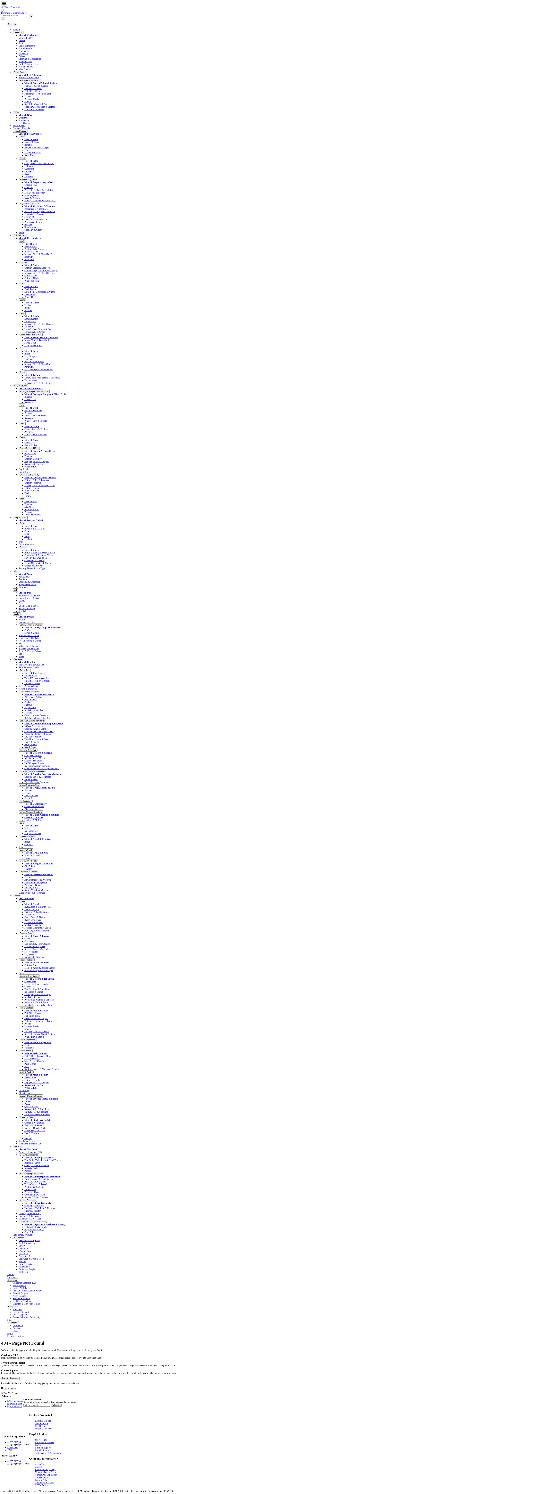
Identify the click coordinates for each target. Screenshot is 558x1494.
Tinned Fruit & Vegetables (36, 678)
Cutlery (22, 1245)
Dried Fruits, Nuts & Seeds (36, 739)
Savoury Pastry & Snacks (31, 1096)
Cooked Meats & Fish (29, 598)
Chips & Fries (30, 185)
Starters (22, 43)
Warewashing (25, 1251)
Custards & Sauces (33, 760)
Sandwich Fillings (27, 608)
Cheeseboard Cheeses (34, 560)
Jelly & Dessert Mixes (34, 758)
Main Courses (25, 69)
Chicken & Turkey (33, 459)
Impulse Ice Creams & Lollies (38, 1005)
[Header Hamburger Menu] (4, 3)
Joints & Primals (31, 509)
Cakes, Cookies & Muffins (31, 812)
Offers (16, 112)
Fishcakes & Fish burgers (36, 86)
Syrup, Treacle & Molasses (36, 890)
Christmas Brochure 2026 (24, 1283)
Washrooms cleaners (33, 1187)
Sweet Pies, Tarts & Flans (36, 1002)
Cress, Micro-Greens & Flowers (39, 163)
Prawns (27, 96)
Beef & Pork (30, 453)
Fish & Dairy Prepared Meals (37, 1056)
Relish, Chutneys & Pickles (37, 718)
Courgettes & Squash (34, 214)
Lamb (22, 313)
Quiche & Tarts (31, 1106)
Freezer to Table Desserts (36, 984)
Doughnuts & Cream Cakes (37, 944)
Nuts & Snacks (31, 795)
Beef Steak (29, 259)
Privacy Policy (41, 1480)
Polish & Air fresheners (35, 1181)
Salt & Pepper (30, 747)
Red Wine (23, 579)
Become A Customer (44, 1442)
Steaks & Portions (32, 514)
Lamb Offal (29, 326)
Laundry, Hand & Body (30, 1213)
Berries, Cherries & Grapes (36, 147)
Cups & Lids (30, 1232)
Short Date (23, 117)
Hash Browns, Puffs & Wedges (38, 970)
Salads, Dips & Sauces (29, 606)
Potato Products (26, 960)
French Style (30, 914)
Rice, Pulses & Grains (29, 667)
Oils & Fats (29, 866)
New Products (25, 1264)
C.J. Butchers (20, 235)
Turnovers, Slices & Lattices (37, 1114)
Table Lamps (25, 1266)
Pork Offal (29, 367)
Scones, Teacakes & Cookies (37, 949)
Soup (21, 847)
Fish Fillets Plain (32, 91)
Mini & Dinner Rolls (33, 925)
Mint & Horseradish (33, 710)
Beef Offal (29, 257)
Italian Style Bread (32, 920)
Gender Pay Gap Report (46, 1474)
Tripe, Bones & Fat (33, 345)
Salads (27, 174)
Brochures (12, 1280)
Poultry (27, 305)
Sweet (27, 1136)
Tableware (23, 53)
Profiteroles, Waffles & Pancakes (39, 999)
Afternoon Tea (25, 61)
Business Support (21, 1312)
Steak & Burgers (20, 1293)
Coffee (27, 630)
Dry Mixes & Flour (33, 736)
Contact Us (13, 1323)
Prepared (28, 413)
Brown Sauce (30, 699)
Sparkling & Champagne (30, 582)
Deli (15, 590)
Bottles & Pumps (32, 1163)
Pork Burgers (30, 356)
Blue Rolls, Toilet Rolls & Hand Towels (42, 1160)
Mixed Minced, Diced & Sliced (38, 340)
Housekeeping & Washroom (31, 1174)
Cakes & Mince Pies (33, 817)
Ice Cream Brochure (22, 1301)
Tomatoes (28, 176)
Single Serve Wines (27, 584)
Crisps (27, 793)
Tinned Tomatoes (32, 683)
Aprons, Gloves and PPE (30, 1152)
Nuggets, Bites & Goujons (36, 461)
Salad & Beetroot (32, 198)
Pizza (26, 1066)
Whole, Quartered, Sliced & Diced (40, 200)
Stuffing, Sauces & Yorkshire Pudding (41, 1069)
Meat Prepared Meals (34, 1061)
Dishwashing (30, 1189)
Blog (9, 1320)
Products (12, 24)
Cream (27, 531)
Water (21, 656)
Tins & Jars (24, 670)
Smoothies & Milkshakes (30, 1143)
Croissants (29, 941)
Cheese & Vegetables (34, 1122)
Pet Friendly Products (23, 1235)
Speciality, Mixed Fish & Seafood (39, 107)
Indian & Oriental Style (35, 1128)
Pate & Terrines (31, 1133)
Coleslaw (28, 166)
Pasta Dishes (30, 1064)
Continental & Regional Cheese (38, 555)
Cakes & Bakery (27, 933)
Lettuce (27, 171)
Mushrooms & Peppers (34, 192)
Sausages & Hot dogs (34, 464)
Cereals (27, 877)
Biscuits (28, 790)
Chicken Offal (30, 275)
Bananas (28, 145)
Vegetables (29, 1047)
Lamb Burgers (31, 319)
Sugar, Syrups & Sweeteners (32, 893)
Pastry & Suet (30, 744)
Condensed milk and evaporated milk (41, 768)
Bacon (27, 353)
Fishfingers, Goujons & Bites (37, 93)
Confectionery (25, 801)
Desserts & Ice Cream (29, 976)
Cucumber (29, 169)
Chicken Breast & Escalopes (37, 268)
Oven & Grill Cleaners (34, 1194)
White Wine (24, 576)
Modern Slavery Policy (45, 1472)
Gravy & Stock (26, 850)
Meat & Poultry (26, 38)
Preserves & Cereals (28, 872)
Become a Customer (10, 13)
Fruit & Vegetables (27, 1040)
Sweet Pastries (31, 951)
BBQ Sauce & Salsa (33, 697)
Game (22, 300)
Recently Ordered (43, 1421)
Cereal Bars (29, 798)
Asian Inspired (19, 1296)
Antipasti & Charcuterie (29, 595)
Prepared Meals (31, 99)
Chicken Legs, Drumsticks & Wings (41, 270)
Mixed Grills (30, 343)
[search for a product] (31, 15)
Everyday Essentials (22, 128)
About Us (12, 1307)
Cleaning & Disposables (30, 59)
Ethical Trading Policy (45, 1469)
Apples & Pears (31, 142)
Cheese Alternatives (33, 565)
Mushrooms (29, 216)
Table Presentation (27, 1243)
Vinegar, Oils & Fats (28, 861)
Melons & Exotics (32, 152)
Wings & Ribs (30, 466)
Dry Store (18, 659)
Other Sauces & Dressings (36, 715)
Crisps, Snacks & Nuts (29, 785)
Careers (16, 1328)
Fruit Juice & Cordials (29, 638)
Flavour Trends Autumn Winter (27, 1290)
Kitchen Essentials (28, 1200)
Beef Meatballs (31, 251)
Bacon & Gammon (33, 410)
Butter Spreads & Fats (34, 528)
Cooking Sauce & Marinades (37, 777)
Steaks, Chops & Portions (36, 415)
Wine (16, 571)
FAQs (15, 1331)
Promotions (24, 120)
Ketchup (28, 705)
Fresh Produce (25, 48)
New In (16, 29)
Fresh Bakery (19, 125)
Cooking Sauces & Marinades (32, 771)
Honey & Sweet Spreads (35, 882)
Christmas (18, 32)
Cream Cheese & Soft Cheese (38, 563)
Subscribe (56, 1405)
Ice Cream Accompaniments (37, 766)
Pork (22, 348)
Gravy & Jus (30, 858)
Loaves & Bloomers (33, 922)
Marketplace (19, 1238)
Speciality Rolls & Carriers (36, 930)
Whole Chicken (31, 281)
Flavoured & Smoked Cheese (37, 558)
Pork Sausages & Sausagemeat (38, 369)
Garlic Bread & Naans (34, 917)
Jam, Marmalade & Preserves (37, 880)
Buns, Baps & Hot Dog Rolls (37, 907)
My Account (40, 1440)
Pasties (27, 1101)
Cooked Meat (25, 472)
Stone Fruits (29, 155)
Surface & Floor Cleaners (36, 1197)
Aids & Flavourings (33, 726)
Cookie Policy (41, 1477)
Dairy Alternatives (27, 544)
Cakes (27, 938)
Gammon (28, 359)
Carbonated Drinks (27, 622)
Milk (26, 534)
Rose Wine (24, 587)
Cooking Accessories (34, 1205)
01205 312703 (14, 1442)
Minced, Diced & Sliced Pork (38, 364)
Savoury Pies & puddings (36, 1112)
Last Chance (24, 123)
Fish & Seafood (26, 66)
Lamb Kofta (30, 321)
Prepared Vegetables (28, 179)
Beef (22, 241)
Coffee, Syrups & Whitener (31, 625)
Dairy (22, 523)
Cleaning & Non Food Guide (26, 1304)
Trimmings (23, 51)
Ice (20, 643)
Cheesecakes (30, 981)
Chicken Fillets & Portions (36, 480)
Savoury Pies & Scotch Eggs (32, 568)
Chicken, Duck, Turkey (29, 475)
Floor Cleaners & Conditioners (38, 1179)
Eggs (21, 541)
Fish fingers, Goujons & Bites (38, 1021)
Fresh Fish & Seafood (29, 77)
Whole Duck (30, 297)
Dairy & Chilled (20, 517)
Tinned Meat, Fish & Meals (37, 681)
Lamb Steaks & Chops (34, 332)
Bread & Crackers (27, 836)
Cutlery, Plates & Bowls (35, 1227)
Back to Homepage (10, 1378)
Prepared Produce (43, 1428)
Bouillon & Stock (32, 855)
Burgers (28, 397)
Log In (23, 13)
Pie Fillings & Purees (34, 763)
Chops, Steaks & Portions (36, 429)
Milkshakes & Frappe (28, 646)
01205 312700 (14, 1461)
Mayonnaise (30, 707)
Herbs (21, 232)
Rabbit (27, 308)
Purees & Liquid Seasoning (37, 782)
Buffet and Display (27, 1269)
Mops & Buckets (32, 1168)
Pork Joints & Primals (34, 361)
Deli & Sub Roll (31, 909)
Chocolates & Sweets (34, 806)
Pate (21, 603)
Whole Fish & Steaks (34, 109)
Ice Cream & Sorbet (33, 992)
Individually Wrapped (34, 957)
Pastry (27, 536)
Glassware (23, 1253)
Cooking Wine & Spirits (35, 729)
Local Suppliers (20, 1314)
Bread (27, 842)
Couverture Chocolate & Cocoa (38, 731)
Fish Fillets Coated (33, 88)
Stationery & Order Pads (30, 1218)
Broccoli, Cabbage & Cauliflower (39, 190)
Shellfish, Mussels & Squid (36, 104)
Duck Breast (30, 289)
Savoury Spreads (32, 887)
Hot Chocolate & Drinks (30, 640)
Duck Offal (29, 294)
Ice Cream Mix (31, 831)
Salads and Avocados (28, 1141)
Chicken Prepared (32, 483)
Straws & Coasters (32, 1211)
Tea (20, 654)
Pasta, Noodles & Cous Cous (32, 664)
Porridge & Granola (33, 885)
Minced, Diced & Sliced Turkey (39, 383)
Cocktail (28, 702)
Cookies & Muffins (33, 820)
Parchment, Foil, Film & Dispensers (40, 1208)
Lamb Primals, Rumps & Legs (38, 329)
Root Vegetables (31, 195)
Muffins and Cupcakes (34, 946)
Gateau (27, 986)
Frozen (17, 896)
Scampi (27, 101)
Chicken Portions (32, 488)
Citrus (27, 150)
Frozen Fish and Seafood (30, 80)
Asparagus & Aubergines (36, 209)
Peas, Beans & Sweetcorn (36, 219)
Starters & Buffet (27, 1117)
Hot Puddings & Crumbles (36, 989)
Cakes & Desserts (27, 45)
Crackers (28, 844)
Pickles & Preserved (28, 688)
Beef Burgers (30, 246)
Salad (22, 158)
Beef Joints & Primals (34, 249)
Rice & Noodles (26, 1093)
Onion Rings (24, 1090)
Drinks (22, 56)
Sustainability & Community (48, 1453)
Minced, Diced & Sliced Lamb (38, 324)
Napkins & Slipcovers (29, 1216)
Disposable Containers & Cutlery (33, 1221)
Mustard (28, 712)
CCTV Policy (41, 1485)
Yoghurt (28, 539)
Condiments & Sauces (29, 692)
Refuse (27, 1170)
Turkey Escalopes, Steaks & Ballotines (42, 377)
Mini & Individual (32, 997)
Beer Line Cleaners (33, 1192)
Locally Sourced (42, 1450)
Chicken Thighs (31, 278)
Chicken (23, 262)
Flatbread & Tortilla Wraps (36, 912)
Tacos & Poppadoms (28, 686)
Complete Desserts (33, 755)
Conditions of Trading (45, 1482)
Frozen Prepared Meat (29, 448)
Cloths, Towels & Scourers (36, 1165)
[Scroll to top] (2, 10)
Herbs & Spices (31, 742)
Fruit (22, 137)
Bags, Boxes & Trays (34, 1229)
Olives (22, 600)
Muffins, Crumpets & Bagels (37, 927)
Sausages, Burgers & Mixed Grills (34, 391)
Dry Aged (23, 469)
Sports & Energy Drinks (30, 651)
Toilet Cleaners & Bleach (36, 1184)
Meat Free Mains (32, 1058)
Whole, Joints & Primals (35, 421)
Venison (28, 310)
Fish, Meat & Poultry (34, 1125)
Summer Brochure (21, 1298)
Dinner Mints (30, 809)
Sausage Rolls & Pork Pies (36, 1109)
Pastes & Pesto (31, 779)
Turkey (23, 372)
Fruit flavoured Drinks (29, 635)
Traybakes (29, 954)
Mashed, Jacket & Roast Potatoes (39, 968)
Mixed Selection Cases (34, 1130)
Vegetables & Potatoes (29, 203)
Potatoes (28, 224)
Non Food (18, 1146)
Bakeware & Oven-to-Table (31, 1259)
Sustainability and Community (27, 1317)
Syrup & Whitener (32, 633)
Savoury (28, 1138)
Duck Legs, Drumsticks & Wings (39, 292)
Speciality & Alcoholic (29, 648)
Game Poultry (30, 445)
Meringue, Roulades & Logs (37, 994)
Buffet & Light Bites (28, 64)
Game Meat (29, 442)
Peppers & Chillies (33, 222)
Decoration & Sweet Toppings (38, 734)
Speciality (23, 611)
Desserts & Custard (28, 750)
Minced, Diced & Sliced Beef (38, 254)
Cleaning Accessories (29, 1155)
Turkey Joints (30, 380)
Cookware (23, 1248)
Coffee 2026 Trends (22, 1288)
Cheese (22, 40)
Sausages (28, 402)
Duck (22, 284)
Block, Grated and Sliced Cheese (39, 552)
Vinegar (28, 869)
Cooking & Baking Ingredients (32, 721)
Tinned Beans (30, 675)
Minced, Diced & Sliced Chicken (39, 273)
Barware (22, 1261)
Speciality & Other (33, 230)
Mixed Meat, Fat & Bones (30, 335)
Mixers (22, 619)
